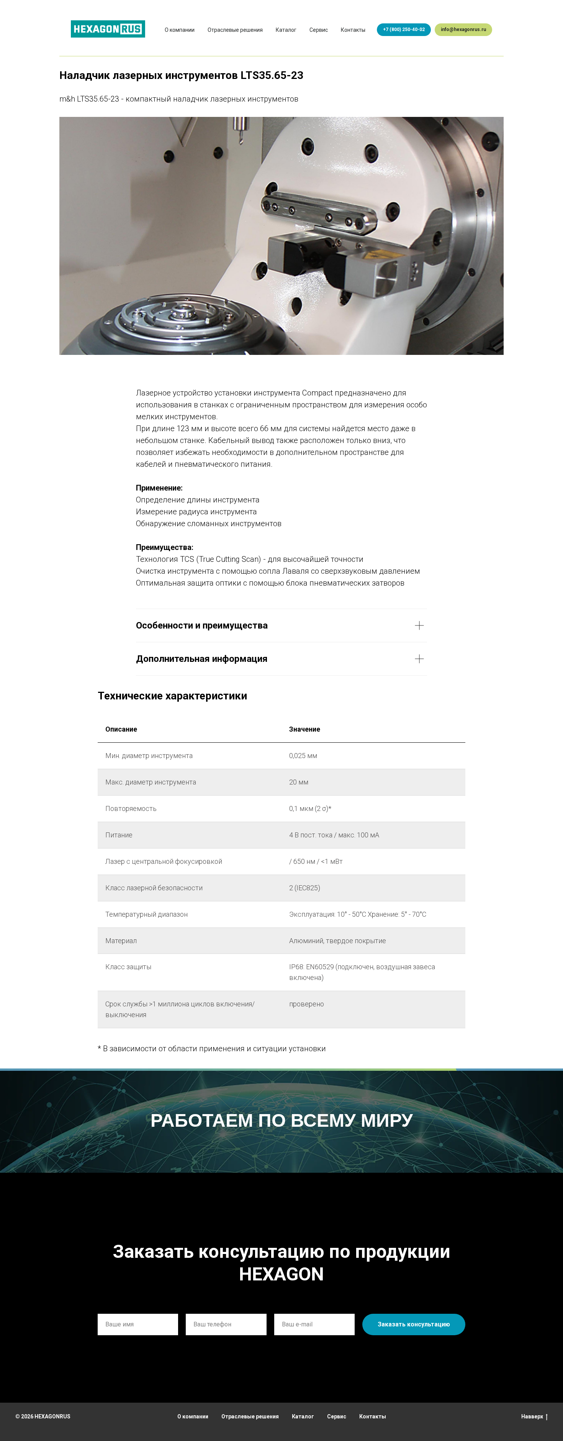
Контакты (353, 30)
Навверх (532, 1416)
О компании (180, 30)
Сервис (318, 30)
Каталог (286, 30)
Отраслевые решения (235, 30)
